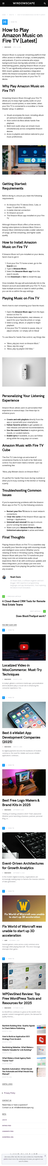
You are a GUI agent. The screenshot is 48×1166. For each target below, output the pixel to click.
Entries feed (6, 1125)
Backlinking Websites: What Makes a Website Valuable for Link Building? (17, 1048)
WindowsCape (24, 3)
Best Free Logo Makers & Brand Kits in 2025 (21, 802)
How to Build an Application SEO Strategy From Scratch (16, 1037)
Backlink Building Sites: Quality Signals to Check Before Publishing (18, 1027)
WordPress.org (7, 1137)
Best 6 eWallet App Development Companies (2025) (21, 737)
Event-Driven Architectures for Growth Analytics (23, 865)
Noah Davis (7, 47)
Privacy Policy (9, 1093)
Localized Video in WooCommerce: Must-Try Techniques (22, 670)
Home (4, 15)
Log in (4, 1120)
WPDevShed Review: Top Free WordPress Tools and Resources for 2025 (21, 998)
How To (11, 15)
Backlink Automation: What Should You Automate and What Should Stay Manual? (17, 1071)
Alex (5, 940)
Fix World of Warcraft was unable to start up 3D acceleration (22, 931)
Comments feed (7, 1131)
